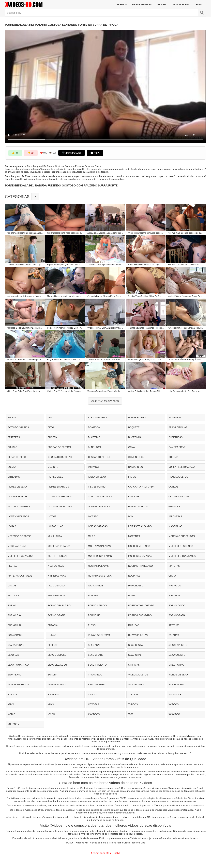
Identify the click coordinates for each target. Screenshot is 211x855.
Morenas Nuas (17, 546)
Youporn (13, 724)
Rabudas (133, 625)
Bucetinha (134, 437)
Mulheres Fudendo (180, 546)
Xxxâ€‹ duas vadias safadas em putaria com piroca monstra (105, 233)
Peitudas (13, 595)
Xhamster (174, 694)
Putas (91, 625)
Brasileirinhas (141, 4)
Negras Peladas (98, 566)
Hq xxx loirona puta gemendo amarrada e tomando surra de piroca (65, 264)
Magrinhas (175, 526)
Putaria (53, 625)
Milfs (91, 536)
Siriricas (134, 664)
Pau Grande (95, 585)
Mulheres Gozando (20, 556)
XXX (35, 196)
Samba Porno (16, 645)
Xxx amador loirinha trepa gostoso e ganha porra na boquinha (65, 233)
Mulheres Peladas (100, 556)
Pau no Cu (174, 585)
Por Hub (93, 595)
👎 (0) (31, 153)
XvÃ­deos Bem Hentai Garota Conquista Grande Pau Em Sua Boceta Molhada (186, 328)
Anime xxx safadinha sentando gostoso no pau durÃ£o (146, 233)
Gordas (173, 486)
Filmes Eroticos (58, 486)
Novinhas (134, 575)
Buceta (52, 437)
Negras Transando (140, 566)
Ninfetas (174, 566)
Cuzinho (53, 467)
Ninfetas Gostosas (20, 575)
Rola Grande (16, 635)
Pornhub (174, 595)
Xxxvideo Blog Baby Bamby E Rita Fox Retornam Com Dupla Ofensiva (25, 328)
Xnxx (51, 704)
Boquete (133, 427)
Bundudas (94, 447)
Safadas (173, 635)
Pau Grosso (135, 585)
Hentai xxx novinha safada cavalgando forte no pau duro (146, 264)
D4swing (93, 467)
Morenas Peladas (59, 546)
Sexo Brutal (136, 645)
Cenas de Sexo (17, 457)
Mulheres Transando (182, 556)
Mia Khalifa (55, 536)
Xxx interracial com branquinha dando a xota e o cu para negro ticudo (25, 233)
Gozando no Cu (138, 506)
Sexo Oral (134, 655)
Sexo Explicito (177, 645)
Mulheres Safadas (140, 556)
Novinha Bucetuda (99, 575)
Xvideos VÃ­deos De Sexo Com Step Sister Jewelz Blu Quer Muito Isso (105, 359)
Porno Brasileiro (59, 605)
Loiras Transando (140, 526)
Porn (131, 595)
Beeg (51, 427)
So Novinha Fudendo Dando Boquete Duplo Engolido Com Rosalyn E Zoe (25, 359)
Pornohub (14, 625)
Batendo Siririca (18, 427)
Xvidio (199, 4)
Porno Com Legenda (141, 605)
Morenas (134, 536)
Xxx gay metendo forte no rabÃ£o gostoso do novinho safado (25, 296)
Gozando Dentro (19, 506)
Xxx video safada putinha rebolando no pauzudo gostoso (105, 264)
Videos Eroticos (18, 684)
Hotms (52, 516)
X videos (53, 694)
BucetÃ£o (94, 437)
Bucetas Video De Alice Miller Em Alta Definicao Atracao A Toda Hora (146, 296)
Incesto (162, 4)
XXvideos (94, 714)
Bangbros (174, 417)
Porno (12, 605)
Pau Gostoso (56, 585)
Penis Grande (56, 595)
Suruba (52, 674)
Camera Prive (176, 447)
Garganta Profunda (141, 486)
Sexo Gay (13, 655)
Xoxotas (93, 704)
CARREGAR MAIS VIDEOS (105, 401)
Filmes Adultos (178, 476)
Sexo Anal (94, 645)
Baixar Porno (137, 417)
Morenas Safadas (99, 546)
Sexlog (52, 645)
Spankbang (14, 674)
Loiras (12, 526)
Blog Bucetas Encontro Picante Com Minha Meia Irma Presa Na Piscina (65, 359)
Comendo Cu (136, 457)
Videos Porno (181, 4)
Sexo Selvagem (57, 664)
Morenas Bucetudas (181, 536)
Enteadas (14, 476)
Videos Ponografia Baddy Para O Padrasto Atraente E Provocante (146, 359)
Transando (95, 674)
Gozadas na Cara (179, 496)
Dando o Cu (135, 467)
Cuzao (12, 467)
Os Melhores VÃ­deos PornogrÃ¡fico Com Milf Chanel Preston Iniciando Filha (186, 359)
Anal (51, 417)
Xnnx (11, 704)
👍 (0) (15, 153)
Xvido (51, 714)
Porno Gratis (56, 615)
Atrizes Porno (97, 417)
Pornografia (176, 615)
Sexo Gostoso (57, 655)
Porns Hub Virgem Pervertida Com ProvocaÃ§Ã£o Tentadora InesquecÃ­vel (65, 328)
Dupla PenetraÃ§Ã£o (181, 467)
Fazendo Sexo (97, 476)
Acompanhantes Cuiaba (105, 853)
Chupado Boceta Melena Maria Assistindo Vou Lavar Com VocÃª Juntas (105, 296)
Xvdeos (133, 704)
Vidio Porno (136, 684)
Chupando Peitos (99, 457)
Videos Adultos (138, 674)
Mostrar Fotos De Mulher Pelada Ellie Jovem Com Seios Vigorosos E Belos (146, 391)
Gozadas (133, 496)
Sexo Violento (97, 664)
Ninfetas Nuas (57, 575)
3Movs (12, 417)
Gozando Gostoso (60, 506)
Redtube (173, 625)
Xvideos (122, 4)
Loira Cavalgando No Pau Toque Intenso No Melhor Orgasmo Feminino (186, 391)
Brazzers (14, 437)
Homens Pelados (18, 516)
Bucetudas (175, 437)
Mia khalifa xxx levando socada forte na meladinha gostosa (65, 296)
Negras (12, 566)
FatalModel (55, 476)
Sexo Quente (176, 655)
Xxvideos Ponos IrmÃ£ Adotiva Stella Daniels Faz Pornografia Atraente (105, 391)
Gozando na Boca (99, 506)
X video (12, 694)
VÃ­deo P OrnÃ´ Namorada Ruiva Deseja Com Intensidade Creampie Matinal (186, 296)
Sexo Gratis (95, 655)
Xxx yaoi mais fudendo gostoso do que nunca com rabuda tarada (186, 233)
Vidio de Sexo (96, 684)
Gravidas (174, 506)
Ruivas (52, 635)
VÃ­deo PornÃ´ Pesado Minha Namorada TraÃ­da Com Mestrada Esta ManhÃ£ (65, 391)
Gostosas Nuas (17, 496)
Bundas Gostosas (59, 447)
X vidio (92, 694)
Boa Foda (94, 427)
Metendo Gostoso (19, 536)
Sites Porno (176, 664)
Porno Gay (14, 615)
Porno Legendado (140, 615)
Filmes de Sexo (17, 486)
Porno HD (94, 615)
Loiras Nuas (55, 526)
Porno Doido (176, 605)
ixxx (130, 516)
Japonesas (175, 516)
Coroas (173, 457)
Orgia (172, 575)
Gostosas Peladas (60, 496)
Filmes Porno (97, 486)
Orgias (12, 585)
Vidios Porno (176, 684)
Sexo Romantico (18, 664)
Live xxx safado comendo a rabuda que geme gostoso (25, 264)
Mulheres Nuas (57, 556)
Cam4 (131, 447)
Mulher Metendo (139, 546)
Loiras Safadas (97, 526)
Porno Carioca (97, 605)
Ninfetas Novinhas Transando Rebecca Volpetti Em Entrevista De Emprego (146, 328)
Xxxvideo (174, 714)
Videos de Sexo (178, 674)
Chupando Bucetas (60, 457)
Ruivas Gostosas (99, 635)
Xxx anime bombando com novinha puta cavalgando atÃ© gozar (186, 264)
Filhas (132, 476)
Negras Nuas (56, 566)
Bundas (12, 447)
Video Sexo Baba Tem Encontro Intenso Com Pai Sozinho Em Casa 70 (25, 391)
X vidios (133, 694)
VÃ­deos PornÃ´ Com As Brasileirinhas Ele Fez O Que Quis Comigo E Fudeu (105, 328)
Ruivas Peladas (138, 635)
